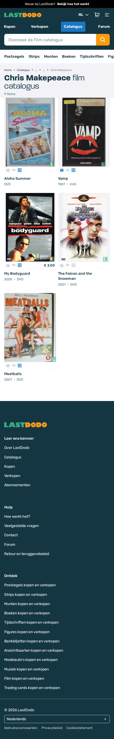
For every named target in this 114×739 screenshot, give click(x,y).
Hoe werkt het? (17, 516)
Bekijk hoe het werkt (73, 4)
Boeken (69, 56)
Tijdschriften (92, 56)
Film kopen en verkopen (24, 678)
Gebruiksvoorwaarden (20, 728)
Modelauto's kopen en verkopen (31, 659)
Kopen (9, 26)
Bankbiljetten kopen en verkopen (31, 641)
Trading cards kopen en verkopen (32, 688)
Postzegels (14, 56)
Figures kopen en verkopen (27, 632)
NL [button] (80, 14)
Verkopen (39, 26)
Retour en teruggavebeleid (26, 554)
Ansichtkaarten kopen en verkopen (33, 650)
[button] (97, 15)
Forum (104, 26)
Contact (11, 535)
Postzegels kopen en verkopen (30, 585)
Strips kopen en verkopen (25, 594)
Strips (34, 56)
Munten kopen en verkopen (27, 604)
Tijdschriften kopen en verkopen (31, 622)
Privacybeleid (52, 728)
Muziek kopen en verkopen (26, 669)
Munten (51, 56)
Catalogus (73, 26)
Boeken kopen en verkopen (27, 613)
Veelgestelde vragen (21, 526)
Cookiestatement (80, 728)
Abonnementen (17, 485)
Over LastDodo (16, 447)
